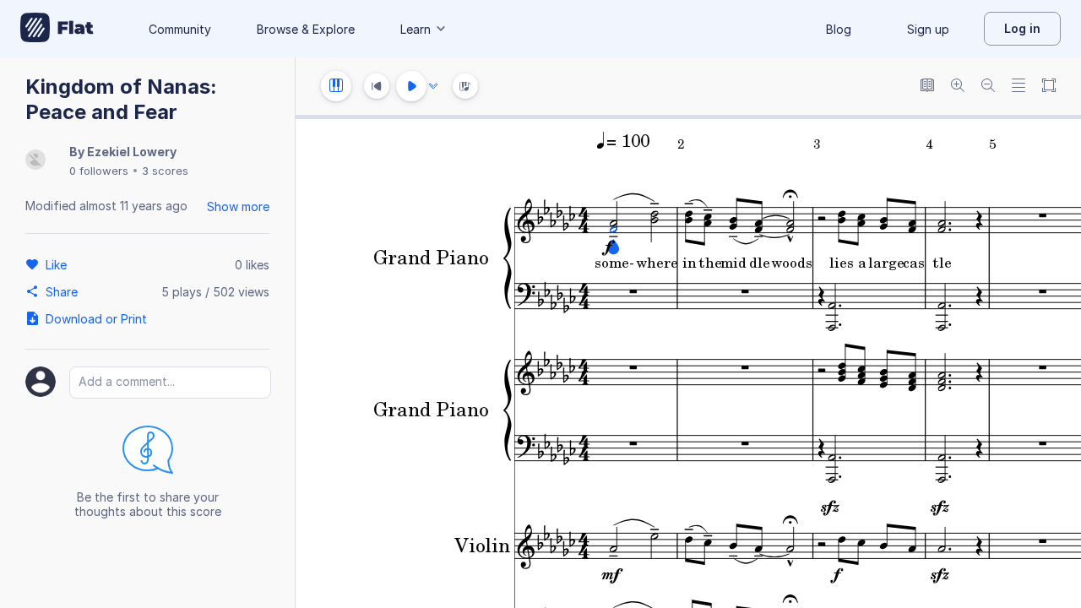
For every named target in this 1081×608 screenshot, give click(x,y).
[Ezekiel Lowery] (35, 160)
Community (180, 29)
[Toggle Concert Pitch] (927, 86)
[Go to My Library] (57, 29)
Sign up (928, 29)
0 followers (98, 170)
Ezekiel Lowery (132, 151)
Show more (238, 206)
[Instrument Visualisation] (465, 86)
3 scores (165, 170)
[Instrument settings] (336, 86)
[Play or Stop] (411, 86)
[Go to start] (376, 86)
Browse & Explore (306, 29)
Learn (415, 29)
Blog (838, 29)
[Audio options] (433, 86)
